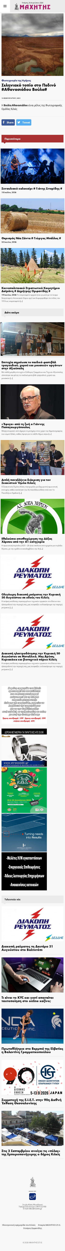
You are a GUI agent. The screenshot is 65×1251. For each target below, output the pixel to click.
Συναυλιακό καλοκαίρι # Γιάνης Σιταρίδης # (32, 188)
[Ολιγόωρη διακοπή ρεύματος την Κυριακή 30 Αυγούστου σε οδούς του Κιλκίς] (32, 572)
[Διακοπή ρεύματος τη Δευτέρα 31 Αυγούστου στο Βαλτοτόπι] (32, 923)
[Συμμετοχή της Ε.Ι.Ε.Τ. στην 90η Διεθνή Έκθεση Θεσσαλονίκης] (32, 1077)
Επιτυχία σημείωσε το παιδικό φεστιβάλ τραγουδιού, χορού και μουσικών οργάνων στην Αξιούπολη (32, 365)
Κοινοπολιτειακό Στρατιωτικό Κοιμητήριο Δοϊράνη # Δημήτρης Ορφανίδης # (31, 289)
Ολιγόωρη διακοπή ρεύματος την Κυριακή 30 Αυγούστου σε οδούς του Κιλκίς (31, 595)
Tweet (26, 122)
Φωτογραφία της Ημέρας (16, 80)
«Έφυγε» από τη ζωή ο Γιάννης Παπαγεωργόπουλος (23, 425)
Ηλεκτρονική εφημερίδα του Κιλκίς (18, 1225)
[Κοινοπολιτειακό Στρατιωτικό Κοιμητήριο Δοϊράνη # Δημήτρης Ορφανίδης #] (32, 265)
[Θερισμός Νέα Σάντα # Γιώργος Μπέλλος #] (32, 216)
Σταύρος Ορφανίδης (32, 1228)
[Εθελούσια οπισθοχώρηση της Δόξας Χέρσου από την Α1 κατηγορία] (32, 516)
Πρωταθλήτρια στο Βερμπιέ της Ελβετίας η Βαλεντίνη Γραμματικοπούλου (32, 1050)
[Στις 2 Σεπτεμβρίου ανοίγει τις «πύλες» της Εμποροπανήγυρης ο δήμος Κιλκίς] (32, 1128)
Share (10, 122)
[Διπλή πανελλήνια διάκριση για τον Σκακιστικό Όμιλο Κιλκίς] (32, 457)
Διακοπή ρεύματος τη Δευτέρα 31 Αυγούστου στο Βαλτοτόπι (27, 948)
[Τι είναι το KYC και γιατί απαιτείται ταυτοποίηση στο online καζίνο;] (32, 975)
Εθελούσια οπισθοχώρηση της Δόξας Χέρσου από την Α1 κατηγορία (27, 539)
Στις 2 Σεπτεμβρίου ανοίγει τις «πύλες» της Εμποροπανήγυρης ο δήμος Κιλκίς (31, 1152)
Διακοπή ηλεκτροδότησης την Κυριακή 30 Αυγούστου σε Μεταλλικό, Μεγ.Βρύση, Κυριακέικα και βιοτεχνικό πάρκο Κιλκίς (31, 656)
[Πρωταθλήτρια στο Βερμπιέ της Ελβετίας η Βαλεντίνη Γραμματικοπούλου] (32, 1026)
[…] (21, 301)
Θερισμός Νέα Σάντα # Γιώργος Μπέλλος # (31, 238)
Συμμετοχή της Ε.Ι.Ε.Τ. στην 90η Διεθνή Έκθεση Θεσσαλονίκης (32, 1101)
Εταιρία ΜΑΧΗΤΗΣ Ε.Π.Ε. (49, 1225)
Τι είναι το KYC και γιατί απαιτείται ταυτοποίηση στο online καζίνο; (28, 999)
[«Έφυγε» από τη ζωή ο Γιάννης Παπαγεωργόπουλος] (32, 401)
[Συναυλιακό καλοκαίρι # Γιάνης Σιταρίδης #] (32, 166)
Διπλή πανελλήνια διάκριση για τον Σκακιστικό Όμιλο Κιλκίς (26, 481)
